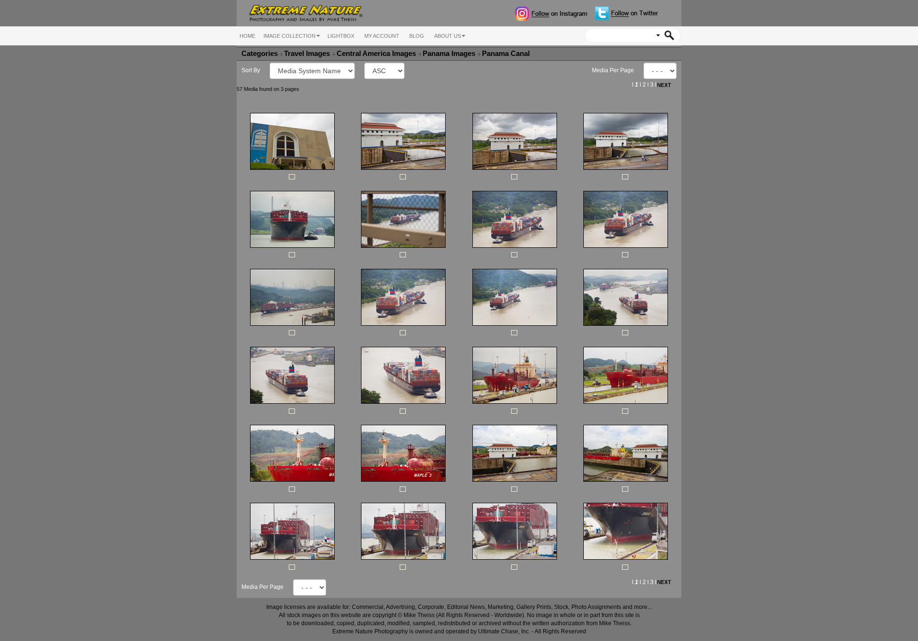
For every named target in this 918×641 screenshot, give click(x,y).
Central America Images (377, 53)
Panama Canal (507, 53)
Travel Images (308, 53)
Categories (259, 53)
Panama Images (450, 53)
